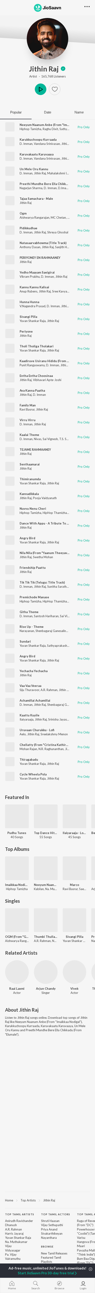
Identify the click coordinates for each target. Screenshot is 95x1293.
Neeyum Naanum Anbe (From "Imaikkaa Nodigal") (55, 125)
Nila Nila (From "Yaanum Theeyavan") (46, 553)
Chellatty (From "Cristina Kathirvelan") (48, 745)
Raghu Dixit (50, 129)
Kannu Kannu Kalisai (34, 287)
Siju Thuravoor (29, 690)
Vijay (8, 1246)
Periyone (26, 331)
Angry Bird (27, 538)
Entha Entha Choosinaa (36, 376)
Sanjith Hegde (64, 247)
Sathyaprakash (57, 645)
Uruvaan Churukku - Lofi (37, 730)
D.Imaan (63, 188)
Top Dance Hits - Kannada (46, 833)
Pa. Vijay (11, 1254)
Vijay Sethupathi (52, 1225)
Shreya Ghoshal (57, 232)
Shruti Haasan (50, 1221)
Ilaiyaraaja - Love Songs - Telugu (74, 833)
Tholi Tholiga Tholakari (36, 346)
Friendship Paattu (33, 567)
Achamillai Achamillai (35, 700)
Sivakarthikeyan (51, 1233)
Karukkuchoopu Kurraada (38, 139)
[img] (63, 69)
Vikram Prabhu (30, 276)
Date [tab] (47, 112)
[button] (54, 89)
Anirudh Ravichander (19, 1221)
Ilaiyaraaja (26, 719)
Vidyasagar (12, 1250)
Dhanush (11, 1225)
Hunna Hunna (29, 302)
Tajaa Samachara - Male (36, 198)
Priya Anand (49, 1229)
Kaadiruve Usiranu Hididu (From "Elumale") (50, 361)
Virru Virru (28, 420)
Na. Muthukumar (16, 1242)
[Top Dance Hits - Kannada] (46, 816)
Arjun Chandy (46, 988)
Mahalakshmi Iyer (59, 173)
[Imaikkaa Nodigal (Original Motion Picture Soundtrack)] (17, 868)
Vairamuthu (13, 1258)
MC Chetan (58, 217)
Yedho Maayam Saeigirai (37, 272)
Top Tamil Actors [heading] (55, 1214)
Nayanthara (49, 1237)
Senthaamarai (30, 464)
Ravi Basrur (27, 409)
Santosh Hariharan (46, 616)
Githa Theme (29, 612)
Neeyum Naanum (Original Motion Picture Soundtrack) (46, 885)
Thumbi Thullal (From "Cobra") (46, 936)
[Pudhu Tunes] (17, 816)
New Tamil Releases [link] (54, 1253)
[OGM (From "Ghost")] (17, 920)
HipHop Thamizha (55, 513)
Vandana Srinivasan (47, 144)
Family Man (28, 405)
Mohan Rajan (28, 749)
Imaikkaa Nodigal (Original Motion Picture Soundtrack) (17, 885)
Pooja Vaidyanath (45, 498)
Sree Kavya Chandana (66, 291)
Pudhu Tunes (16, 833)
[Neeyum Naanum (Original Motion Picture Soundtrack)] (46, 868)
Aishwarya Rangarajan (34, 217)
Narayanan (27, 631)
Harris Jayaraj (14, 1233)
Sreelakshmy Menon (54, 734)
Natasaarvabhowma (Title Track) (43, 243)
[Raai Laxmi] (17, 972)
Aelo (23, 734)
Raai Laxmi (16, 988)
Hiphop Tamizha (30, 129)
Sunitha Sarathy (57, 586)
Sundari (25, 641)
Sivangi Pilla (28, 317)
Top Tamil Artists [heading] (19, 1214)
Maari (81, 1246)
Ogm (23, 213)
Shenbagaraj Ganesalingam (54, 631)
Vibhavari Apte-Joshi (47, 380)
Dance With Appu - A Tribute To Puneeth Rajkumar (56, 523)
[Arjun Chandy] (46, 972)
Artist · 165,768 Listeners (47, 76)
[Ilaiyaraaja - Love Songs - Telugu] (74, 816)
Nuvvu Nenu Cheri (33, 508)
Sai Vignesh (50, 439)
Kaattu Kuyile (29, 715)
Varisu (81, 1237)
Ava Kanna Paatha (32, 390)
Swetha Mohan (43, 557)
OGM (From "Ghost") (17, 936)
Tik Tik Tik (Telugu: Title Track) (42, 582)
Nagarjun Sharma (31, 188)
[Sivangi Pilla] (74, 920)
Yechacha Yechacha (34, 671)
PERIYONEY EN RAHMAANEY (40, 257)
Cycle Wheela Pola (33, 774)
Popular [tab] (16, 112)
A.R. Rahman (49, 690)
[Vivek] (74, 972)
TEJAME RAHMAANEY (35, 449)
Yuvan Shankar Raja (33, 321)
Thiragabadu (29, 759)
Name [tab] (79, 112)
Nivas (37, 439)
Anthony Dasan (30, 247)
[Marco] (74, 868)
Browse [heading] (47, 1246)
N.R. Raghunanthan (51, 749)
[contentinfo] (47, 1249)
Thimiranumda (30, 479)
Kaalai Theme (29, 435)
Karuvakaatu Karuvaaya (36, 154)
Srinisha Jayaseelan (61, 719)
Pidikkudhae (28, 228)
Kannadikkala (29, 494)
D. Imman (26, 144)
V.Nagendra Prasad (32, 306)
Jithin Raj (44, 69)
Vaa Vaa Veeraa (30, 686)
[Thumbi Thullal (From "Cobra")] (46, 920)
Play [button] (40, 89)
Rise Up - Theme (32, 627)
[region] (47, 1200)
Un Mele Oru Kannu (34, 169)
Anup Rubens (28, 291)
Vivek (74, 988)
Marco (74, 885)
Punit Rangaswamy (32, 365)
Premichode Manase (34, 597)
